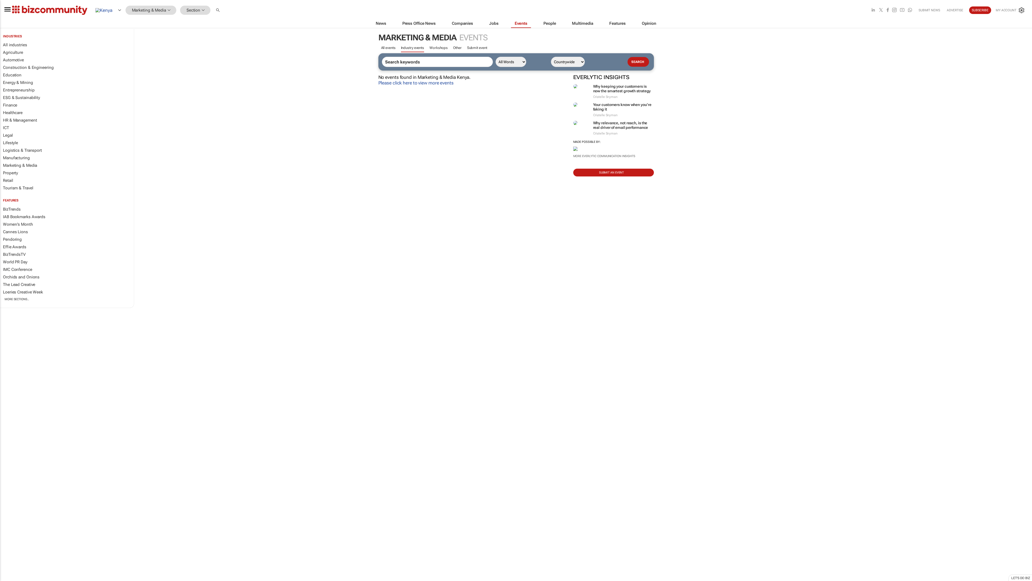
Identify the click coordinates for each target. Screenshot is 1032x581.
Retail (8, 180)
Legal (8, 135)
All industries (15, 44)
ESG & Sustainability (21, 97)
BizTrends (12, 209)
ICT (6, 127)
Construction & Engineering (28, 67)
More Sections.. (17, 299)
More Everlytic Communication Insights (604, 156)
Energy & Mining (18, 82)
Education (12, 75)
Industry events (412, 48)
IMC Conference (17, 269)
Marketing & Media (20, 165)
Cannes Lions (15, 231)
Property (10, 173)
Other (457, 48)
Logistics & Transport (22, 150)
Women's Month (18, 224)
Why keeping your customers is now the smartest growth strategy (622, 88)
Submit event (477, 48)
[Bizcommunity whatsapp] (910, 10)
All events (388, 48)
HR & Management (20, 120)
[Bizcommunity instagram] (894, 10)
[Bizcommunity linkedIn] (873, 10)
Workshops (438, 48)
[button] (218, 10)
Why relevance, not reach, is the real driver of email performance (620, 125)
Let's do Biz (1020, 578)
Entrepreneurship (18, 90)
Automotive (13, 60)
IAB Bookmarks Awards (24, 216)
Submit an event (611, 172)
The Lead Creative (19, 284)
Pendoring (12, 239)
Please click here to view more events (416, 83)
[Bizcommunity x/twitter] (881, 10)
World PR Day (15, 262)
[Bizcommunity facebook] (888, 10)
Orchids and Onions (21, 277)
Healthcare (13, 112)
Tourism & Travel (18, 188)
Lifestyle (10, 142)
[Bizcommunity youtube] (902, 10)
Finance (10, 105)
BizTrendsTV (14, 254)
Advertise (955, 10)
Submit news (929, 10)
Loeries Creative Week (23, 292)
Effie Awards (14, 247)
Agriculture (13, 52)
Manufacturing (16, 157)
